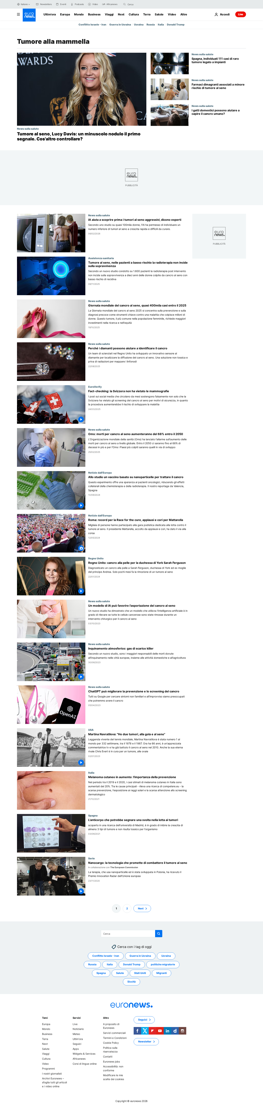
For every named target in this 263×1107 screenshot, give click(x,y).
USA (91, 729)
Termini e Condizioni (114, 1037)
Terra (146, 14)
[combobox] (143, 4)
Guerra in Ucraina (120, 24)
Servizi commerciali (114, 1032)
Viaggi (109, 14)
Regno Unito (96, 558)
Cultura (134, 14)
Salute (159, 14)
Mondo (79, 14)
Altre (106, 1017)
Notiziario (78, 1028)
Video (172, 14)
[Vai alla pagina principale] (29, 15)
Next (121, 14)
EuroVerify (95, 386)
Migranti (161, 972)
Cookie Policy (111, 1042)
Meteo (76, 1033)
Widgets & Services (84, 1053)
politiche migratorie (163, 964)
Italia (161, 24)
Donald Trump (175, 24)
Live (240, 14)
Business (94, 14)
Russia (151, 24)
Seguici (77, 1043)
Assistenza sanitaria (101, 258)
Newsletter (144, 1041)
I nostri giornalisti (52, 1073)
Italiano (24, 4)
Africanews (79, 1058)
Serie (91, 858)
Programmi (48, 1068)
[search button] (124, 4)
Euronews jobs (111, 1061)
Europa (65, 14)
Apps (76, 1048)
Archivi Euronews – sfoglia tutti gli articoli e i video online (54, 1082)
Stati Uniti (140, 972)
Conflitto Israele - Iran (92, 24)
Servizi (77, 1017)
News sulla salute (28, 128)
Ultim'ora (49, 14)
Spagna (93, 815)
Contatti (107, 1056)
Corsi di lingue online (85, 1063)
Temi (45, 1017)
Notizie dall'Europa (100, 472)
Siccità (131, 981)
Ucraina (138, 24)
